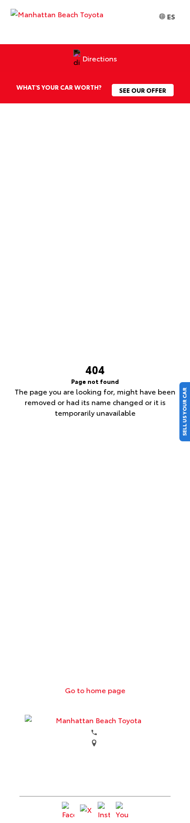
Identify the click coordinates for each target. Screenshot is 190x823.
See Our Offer (142, 90)
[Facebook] (68, 810)
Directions (99, 58)
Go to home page (95, 690)
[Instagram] (104, 810)
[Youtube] (122, 810)
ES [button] (171, 16)
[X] (86, 810)
